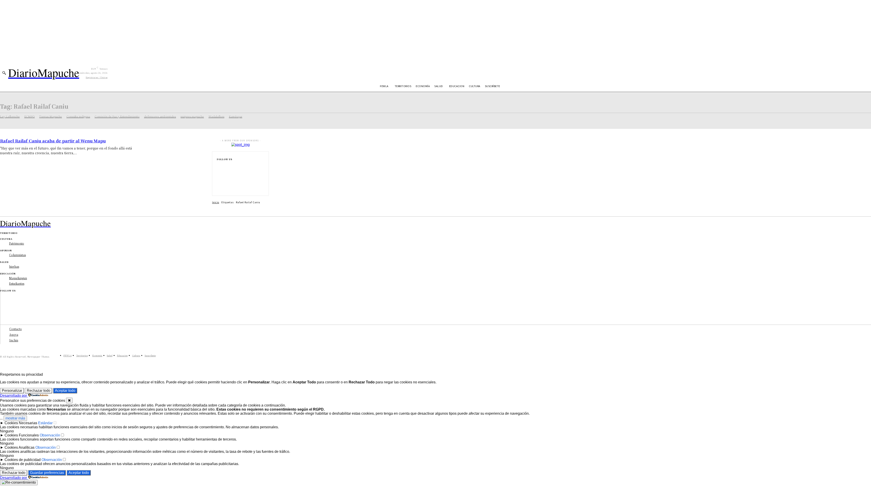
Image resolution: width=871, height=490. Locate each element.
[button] (4, 73)
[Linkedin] (218, 180)
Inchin (13, 340)
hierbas (14, 266)
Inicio (215, 202)
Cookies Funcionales (22, 435)
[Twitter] (218, 187)
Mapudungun (18, 278)
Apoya (13, 334)
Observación (50, 435)
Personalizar (12, 390)
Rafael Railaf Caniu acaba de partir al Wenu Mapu (53, 141)
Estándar (45, 423)
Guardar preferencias (47, 473)
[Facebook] (218, 165)
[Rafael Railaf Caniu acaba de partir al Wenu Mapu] (175, 156)
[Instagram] (218, 172)
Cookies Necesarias (21, 423)
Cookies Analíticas (19, 447)
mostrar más (15, 418)
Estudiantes (16, 283)
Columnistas (17, 255)
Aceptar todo (65, 390)
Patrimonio (16, 243)
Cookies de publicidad (23, 460)
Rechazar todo (38, 390)
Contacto (15, 329)
